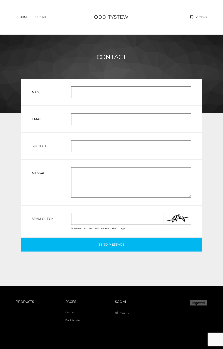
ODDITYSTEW (111, 17)
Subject (39, 146)
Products (23, 16)
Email (37, 119)
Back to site (72, 320)
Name (37, 92)
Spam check (42, 219)
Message (40, 173)
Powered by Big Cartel (198, 302)
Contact (42, 16)
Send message (111, 245)
